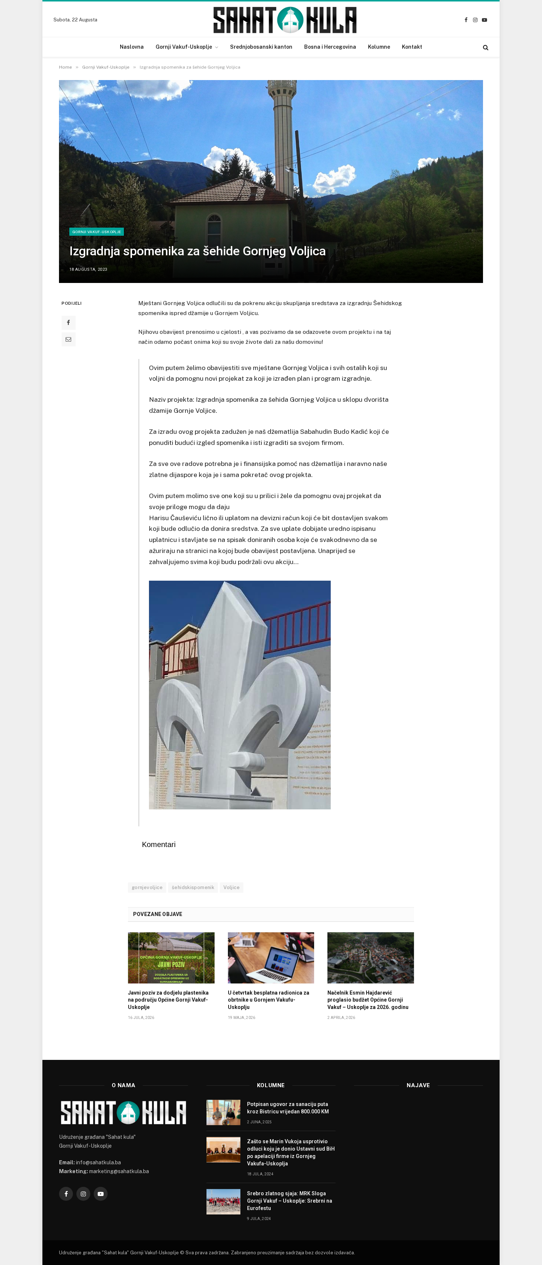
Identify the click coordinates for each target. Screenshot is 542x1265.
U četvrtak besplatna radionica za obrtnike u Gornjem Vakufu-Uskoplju (268, 1000)
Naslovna (132, 47)
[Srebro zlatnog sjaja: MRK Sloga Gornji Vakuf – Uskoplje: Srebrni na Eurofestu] (223, 1201)
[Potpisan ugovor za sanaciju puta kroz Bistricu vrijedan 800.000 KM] (223, 1112)
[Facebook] (69, 323)
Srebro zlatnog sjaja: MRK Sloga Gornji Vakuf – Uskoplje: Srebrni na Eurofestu (289, 1200)
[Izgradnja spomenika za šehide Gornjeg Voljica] (271, 181)
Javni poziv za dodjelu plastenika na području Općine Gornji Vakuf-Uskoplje (168, 1000)
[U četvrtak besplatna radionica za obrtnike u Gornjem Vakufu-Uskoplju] (271, 958)
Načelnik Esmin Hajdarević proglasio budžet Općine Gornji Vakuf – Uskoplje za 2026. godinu (368, 1000)
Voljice (231, 887)
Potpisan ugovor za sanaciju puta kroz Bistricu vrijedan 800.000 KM (288, 1107)
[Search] (485, 47)
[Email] (69, 339)
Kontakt (412, 47)
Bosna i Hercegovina (330, 47)
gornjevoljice (147, 887)
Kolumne (379, 47)
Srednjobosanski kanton (261, 47)
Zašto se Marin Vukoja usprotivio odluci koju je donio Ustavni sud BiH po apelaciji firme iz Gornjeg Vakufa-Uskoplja (291, 1152)
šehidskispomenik (193, 887)
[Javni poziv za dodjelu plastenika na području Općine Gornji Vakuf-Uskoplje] (171, 958)
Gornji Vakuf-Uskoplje (184, 47)
